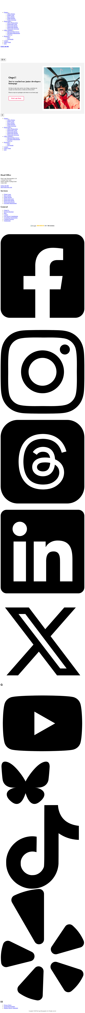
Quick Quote (7, 42)
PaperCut (9, 34)
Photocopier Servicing (13, 29)
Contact (6, 40)
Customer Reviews (9, 219)
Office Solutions (8, 30)
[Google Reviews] (2, 685)
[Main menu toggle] (3, 59)
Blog (8, 37)
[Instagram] (42, 419)
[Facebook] (42, 323)
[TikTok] (42, 888)
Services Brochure (9, 211)
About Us (6, 210)
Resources (6, 36)
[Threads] (42, 503)
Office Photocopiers (12, 23)
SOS (5, 43)
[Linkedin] (42, 599)
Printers (6, 12)
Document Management (13, 33)
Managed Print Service (13, 31)
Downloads (10, 39)
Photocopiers (7, 21)
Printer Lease (10, 15)
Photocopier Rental (12, 26)
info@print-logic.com (6, 187)
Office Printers (11, 14)
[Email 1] (2, 1002)
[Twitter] (42, 682)
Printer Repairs (11, 18)
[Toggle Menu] (10, 36)
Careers (6, 214)
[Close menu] (2, 115)
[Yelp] (42, 1000)
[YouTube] (42, 760)
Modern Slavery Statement (11, 1008)
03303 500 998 (5, 46)
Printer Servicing (11, 20)
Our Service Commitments (11, 216)
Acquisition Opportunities (11, 217)
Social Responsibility (9, 1006)
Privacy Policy (8, 1005)
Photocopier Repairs (12, 27)
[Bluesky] (25, 804)
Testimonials (7, 220)
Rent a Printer (11, 17)
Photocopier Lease (12, 24)
